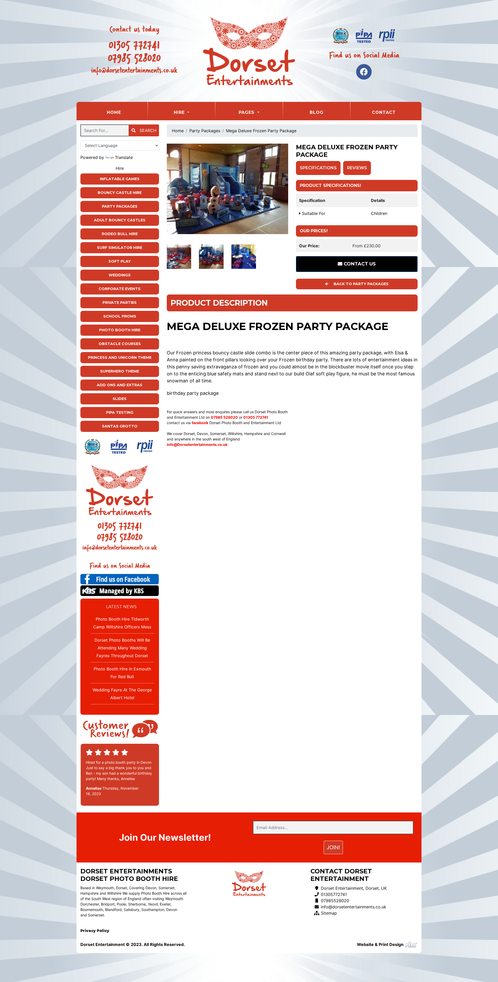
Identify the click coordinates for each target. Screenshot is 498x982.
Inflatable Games (120, 179)
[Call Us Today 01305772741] (119, 526)
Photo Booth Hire (119, 330)
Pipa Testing (119, 412)
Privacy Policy (94, 930)
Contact (384, 112)
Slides (120, 398)
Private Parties (119, 302)
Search (147, 130)
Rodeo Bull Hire (120, 234)
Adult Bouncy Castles (120, 220)
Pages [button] (247, 112)
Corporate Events (120, 288)
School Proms (119, 316)
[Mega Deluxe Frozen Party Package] (227, 189)
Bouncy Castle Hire (120, 192)
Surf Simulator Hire (119, 247)
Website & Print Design (381, 944)
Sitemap (329, 913)
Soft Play (119, 261)
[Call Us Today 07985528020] (119, 537)
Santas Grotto (119, 426)
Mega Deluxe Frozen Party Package (261, 130)
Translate (124, 157)
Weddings (120, 275)
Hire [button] (180, 112)
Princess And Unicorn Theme (119, 357)
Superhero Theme (119, 371)
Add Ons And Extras (119, 385)
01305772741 (334, 894)
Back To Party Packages (361, 284)
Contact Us (359, 264)
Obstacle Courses (120, 343)
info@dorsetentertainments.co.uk (353, 906)
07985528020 (335, 900)
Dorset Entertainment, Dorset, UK (354, 888)
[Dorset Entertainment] (248, 51)
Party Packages (119, 206)
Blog (316, 112)
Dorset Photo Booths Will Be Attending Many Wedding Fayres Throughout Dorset (122, 647)
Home (127, 112)
